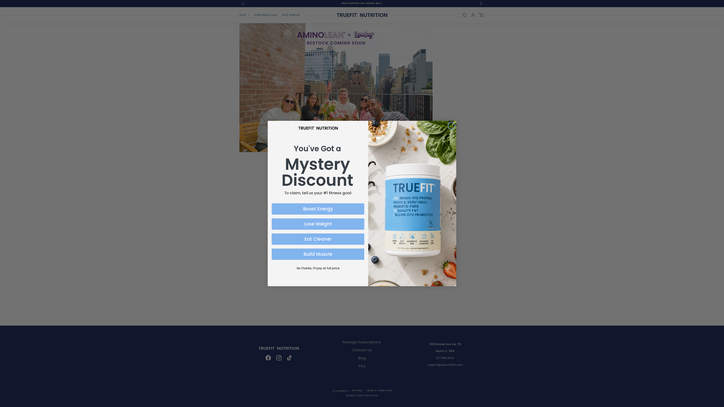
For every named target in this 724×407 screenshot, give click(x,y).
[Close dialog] (451, 125)
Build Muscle (318, 254)
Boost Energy (318, 209)
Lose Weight (318, 224)
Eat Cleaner (318, 239)
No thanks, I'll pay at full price (318, 268)
